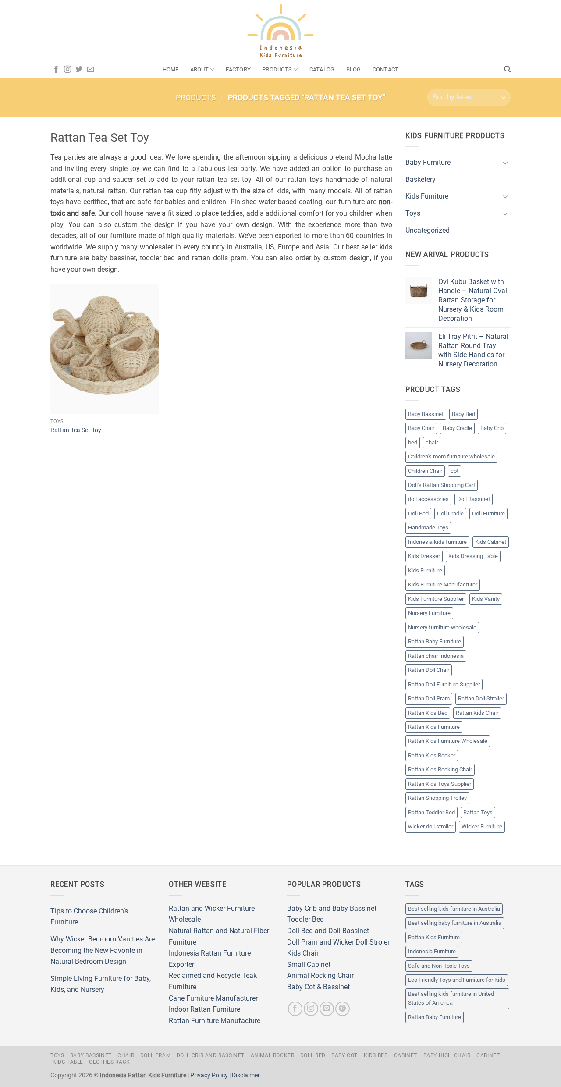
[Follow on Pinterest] (342, 1009)
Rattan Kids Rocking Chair (440, 769)
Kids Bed (376, 1055)
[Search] (507, 69)
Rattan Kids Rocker (431, 755)
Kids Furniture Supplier (436, 599)
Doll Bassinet (473, 499)
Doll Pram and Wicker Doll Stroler (338, 942)
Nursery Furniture (429, 613)
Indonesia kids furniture (437, 542)
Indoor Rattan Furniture (204, 1009)
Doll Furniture (488, 513)
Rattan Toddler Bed (431, 812)
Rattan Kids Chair (477, 713)
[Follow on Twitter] (78, 70)
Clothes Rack (109, 1062)
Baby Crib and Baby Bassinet (331, 908)
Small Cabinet (308, 964)
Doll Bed (418, 513)
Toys (412, 213)
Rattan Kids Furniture (434, 727)
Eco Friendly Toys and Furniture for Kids (456, 980)
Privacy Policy (209, 1075)
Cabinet (405, 1055)
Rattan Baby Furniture (434, 641)
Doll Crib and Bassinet (211, 1055)
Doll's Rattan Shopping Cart (441, 485)
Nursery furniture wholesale (442, 627)
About (199, 69)
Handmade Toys (428, 527)
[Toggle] (505, 162)
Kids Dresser (424, 556)
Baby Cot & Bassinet (318, 987)
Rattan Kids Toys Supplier (439, 784)
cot (454, 471)
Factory (238, 69)
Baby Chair (421, 428)
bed (412, 442)
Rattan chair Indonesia (436, 656)
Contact (386, 69)
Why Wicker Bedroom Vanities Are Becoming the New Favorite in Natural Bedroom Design (102, 950)
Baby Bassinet (426, 414)
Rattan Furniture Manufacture (214, 1020)
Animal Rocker (273, 1055)
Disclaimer (246, 1075)
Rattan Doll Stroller (481, 698)
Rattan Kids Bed (427, 713)
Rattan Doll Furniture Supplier (444, 684)
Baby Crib (492, 428)
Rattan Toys (478, 812)
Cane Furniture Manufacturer (213, 998)
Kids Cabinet (490, 542)
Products (277, 69)
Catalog (322, 69)
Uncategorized (427, 230)
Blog (353, 69)
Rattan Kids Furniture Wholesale (447, 741)
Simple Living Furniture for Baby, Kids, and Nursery (100, 984)
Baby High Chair (447, 1055)
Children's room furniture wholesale (451, 456)
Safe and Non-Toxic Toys (439, 966)
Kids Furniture (426, 196)
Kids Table (68, 1062)
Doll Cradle (450, 513)
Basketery (420, 179)
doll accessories (428, 499)
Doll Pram (155, 1055)
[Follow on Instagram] (67, 70)
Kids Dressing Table (473, 556)
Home (171, 69)
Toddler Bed (305, 919)
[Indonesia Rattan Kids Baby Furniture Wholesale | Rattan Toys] (280, 30)
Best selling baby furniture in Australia (454, 923)
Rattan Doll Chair (428, 670)
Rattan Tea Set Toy (75, 430)
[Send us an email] (90, 70)
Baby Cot (344, 1055)
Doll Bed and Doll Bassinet (328, 931)
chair (432, 442)
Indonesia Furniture (432, 951)
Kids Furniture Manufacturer (442, 584)
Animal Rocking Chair (320, 975)
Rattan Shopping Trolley (437, 798)
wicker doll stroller (430, 826)
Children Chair (425, 471)
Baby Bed (463, 414)
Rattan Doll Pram (429, 698)
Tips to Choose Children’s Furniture (89, 917)
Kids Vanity (486, 599)
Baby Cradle (457, 428)
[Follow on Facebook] (56, 70)
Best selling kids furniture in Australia (454, 909)
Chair (125, 1055)
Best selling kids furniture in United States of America (451, 998)
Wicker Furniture (482, 826)
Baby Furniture (428, 162)
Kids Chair (303, 953)
